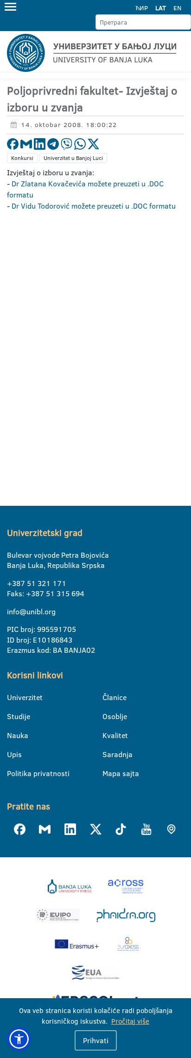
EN (177, 8)
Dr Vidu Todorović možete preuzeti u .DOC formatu (94, 206)
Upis (13, 754)
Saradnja (108, 754)
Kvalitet (108, 735)
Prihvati (95, 1040)
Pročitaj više (130, 1021)
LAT (160, 8)
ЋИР (141, 8)
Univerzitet (13, 697)
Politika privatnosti (13, 773)
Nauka (13, 735)
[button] (19, 1039)
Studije (13, 716)
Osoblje (108, 716)
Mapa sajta (108, 773)
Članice (108, 697)
